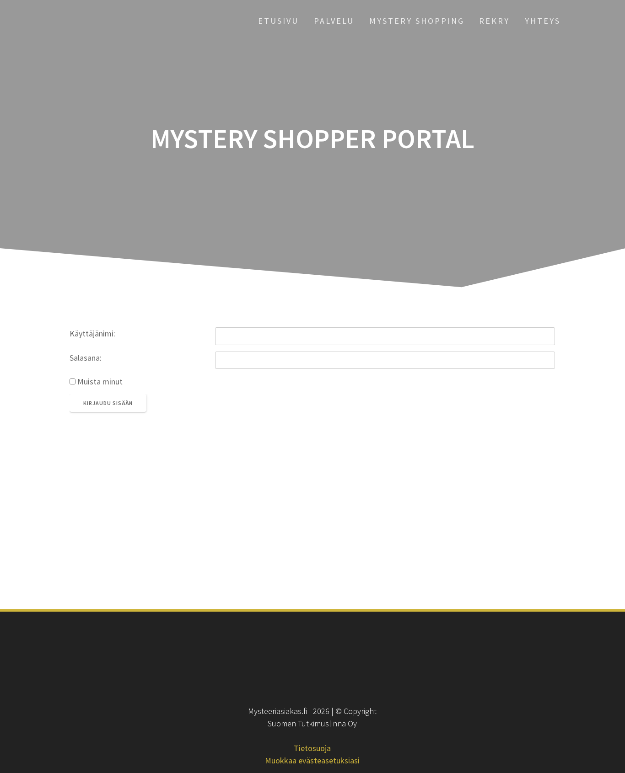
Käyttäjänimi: (92, 333)
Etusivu (278, 21)
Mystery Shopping (416, 21)
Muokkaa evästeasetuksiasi (312, 760)
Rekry (494, 21)
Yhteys (542, 21)
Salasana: (86, 357)
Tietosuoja (312, 748)
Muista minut (99, 381)
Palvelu (334, 21)
